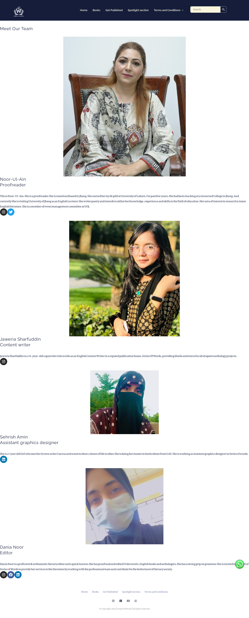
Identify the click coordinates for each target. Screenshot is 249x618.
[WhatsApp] (136, 601)
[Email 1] (128, 601)
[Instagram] (113, 601)
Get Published (114, 10)
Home (83, 10)
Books (96, 10)
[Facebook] (121, 601)
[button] (181, 10)
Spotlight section (138, 10)
